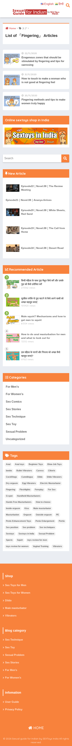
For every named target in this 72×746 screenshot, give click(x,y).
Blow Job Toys (54, 464)
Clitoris (51, 470)
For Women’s (13, 677)
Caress (40, 470)
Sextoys (10, 533)
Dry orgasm (12, 483)
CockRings (11, 477)
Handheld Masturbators (28, 496)
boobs (9, 470)
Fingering (10, 489)
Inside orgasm (13, 508)
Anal (8, 464)
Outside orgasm (44, 515)
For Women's (14, 394)
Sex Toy (11, 424)
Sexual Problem (16, 431)
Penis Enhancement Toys (18, 521)
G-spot (9, 496)
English (49, 3)
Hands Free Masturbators (18, 502)
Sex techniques (47, 527)
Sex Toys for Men (15, 585)
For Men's (12, 386)
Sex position (12, 527)
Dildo (39, 477)
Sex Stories (13, 409)
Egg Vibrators (29, 483)
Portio (62, 521)
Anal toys (19, 464)
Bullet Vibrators (24, 470)
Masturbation (12, 515)
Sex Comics (14, 401)
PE (57, 515)
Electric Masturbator (50, 483)
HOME (38, 728)
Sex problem (29, 527)
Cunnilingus (27, 477)
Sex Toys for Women (17, 592)
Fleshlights (25, 489)
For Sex (52, 489)
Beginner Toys (36, 464)
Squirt (20, 540)
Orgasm (27, 515)
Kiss (26, 508)
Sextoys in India (26, 533)
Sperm (9, 540)
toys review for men (37, 540)
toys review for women (17, 546)
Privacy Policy (13, 709)
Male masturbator (42, 508)
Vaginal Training (40, 546)
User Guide (12, 701)
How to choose (43, 502)
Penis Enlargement (44, 521)
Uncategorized (15, 439)
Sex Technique (16, 416)
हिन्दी (61, 3)
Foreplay (39, 489)
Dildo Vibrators (54, 477)
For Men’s (11, 670)
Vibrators (57, 546)
